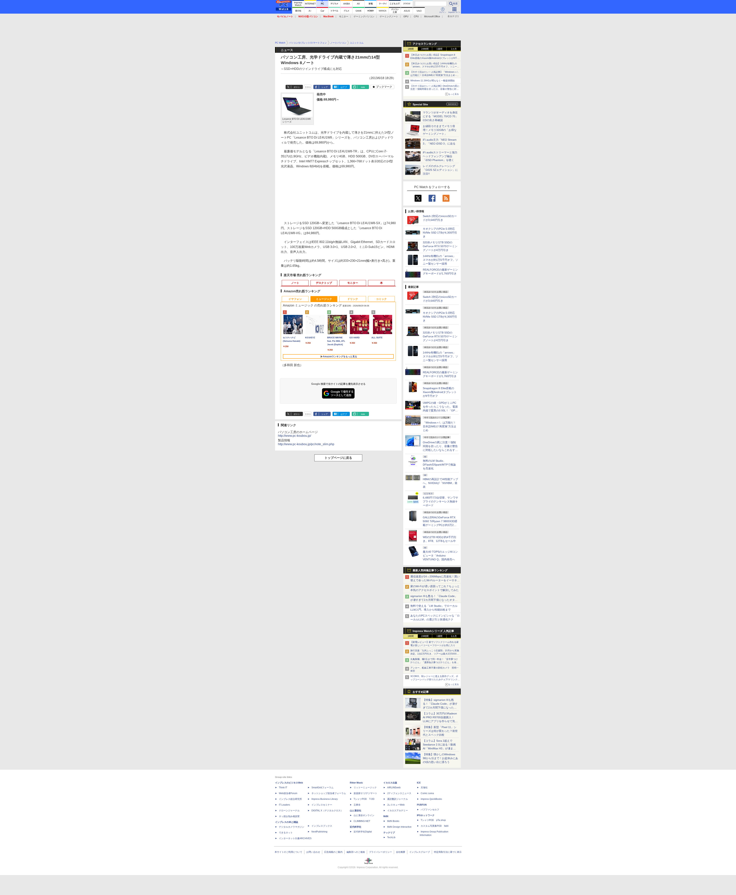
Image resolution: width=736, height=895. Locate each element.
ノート (295, 282)
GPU (405, 16)
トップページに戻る (338, 457)
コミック (381, 299)
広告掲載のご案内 (333, 852)
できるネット (286, 832)
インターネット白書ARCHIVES (295, 838)
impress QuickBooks (431, 799)
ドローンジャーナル (289, 810)
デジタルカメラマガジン (291, 827)
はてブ (344, 87)
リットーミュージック (365, 787)
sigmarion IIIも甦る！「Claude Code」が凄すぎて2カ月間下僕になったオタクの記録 (434, 599)
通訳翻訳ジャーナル (397, 799)
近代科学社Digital (363, 831)
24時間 (425, 49)
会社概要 (400, 852)
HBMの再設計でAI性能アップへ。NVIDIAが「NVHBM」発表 (440, 483)
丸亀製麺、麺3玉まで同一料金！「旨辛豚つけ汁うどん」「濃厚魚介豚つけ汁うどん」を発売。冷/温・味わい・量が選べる (434, 662)
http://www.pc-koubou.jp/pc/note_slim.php (306, 444)
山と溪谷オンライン (364, 815)
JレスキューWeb (396, 804)
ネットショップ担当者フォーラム (328, 793)
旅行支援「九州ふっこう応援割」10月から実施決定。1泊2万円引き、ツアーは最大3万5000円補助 (434, 653)
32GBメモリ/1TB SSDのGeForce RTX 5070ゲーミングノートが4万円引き (440, 246)
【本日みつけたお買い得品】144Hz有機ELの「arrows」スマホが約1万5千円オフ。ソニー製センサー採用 (434, 66)
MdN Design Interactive (399, 827)
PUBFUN (422, 804)
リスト (308, 87)
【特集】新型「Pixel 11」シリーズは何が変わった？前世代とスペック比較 (440, 731)
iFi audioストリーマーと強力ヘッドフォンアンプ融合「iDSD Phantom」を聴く (440, 156)
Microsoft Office (432, 16)
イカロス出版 (390, 782)
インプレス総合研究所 (290, 799)
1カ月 (454, 49)
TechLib (391, 837)
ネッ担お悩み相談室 (289, 816)
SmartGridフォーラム (322, 787)
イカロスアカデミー (397, 810)
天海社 (424, 787)
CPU (416, 16)
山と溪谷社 (355, 810)
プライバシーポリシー (380, 852)
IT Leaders (284, 804)
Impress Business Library (324, 799)
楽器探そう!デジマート (365, 793)
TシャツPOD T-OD (364, 799)
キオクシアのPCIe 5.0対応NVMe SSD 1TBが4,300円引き (440, 232)
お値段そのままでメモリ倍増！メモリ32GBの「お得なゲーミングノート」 (440, 130)
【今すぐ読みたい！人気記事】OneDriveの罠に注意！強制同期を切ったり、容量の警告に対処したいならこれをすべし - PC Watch (434, 89)
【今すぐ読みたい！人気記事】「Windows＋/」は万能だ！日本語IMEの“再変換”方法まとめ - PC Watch (435, 75)
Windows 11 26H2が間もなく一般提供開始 (432, 80)
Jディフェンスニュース (399, 793)
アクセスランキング (425, 43)
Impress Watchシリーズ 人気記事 (433, 630)
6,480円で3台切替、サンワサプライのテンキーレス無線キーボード (440, 501)
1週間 (439, 49)
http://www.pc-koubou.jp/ (294, 435)
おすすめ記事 (421, 691)
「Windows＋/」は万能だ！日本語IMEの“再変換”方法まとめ (439, 426)
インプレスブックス (321, 826)
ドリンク (352, 299)
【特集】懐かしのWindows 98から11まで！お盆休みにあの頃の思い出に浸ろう (440, 758)
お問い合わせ (313, 852)
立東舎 (357, 804)
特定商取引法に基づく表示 (448, 852)
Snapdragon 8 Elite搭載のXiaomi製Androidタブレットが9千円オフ (440, 392)
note (363, 87)
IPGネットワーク (426, 815)
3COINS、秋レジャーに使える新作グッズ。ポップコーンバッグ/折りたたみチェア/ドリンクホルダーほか (435, 679)
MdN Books (393, 821)
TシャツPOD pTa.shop (433, 820)
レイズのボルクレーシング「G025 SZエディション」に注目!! (440, 169)
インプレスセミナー (321, 804)
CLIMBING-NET (362, 821)
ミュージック (324, 299)
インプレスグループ (419, 852)
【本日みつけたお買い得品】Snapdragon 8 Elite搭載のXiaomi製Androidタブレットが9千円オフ (434, 58)
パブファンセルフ (430, 809)
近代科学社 (355, 827)
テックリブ (389, 832)
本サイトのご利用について (288, 852)
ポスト (297, 87)
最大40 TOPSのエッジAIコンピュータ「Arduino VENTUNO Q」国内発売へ (440, 555)
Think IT (283, 787)
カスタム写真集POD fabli (435, 826)
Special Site (420, 104)
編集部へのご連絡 (356, 852)
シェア (324, 87)
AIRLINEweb (394, 787)
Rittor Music (356, 782)
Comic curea (427, 793)
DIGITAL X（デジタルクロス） (327, 810)
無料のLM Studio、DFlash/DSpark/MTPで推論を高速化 (439, 464)
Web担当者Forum (288, 793)
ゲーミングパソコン (364, 16)
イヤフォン (295, 299)
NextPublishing (319, 831)
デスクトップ (324, 282)
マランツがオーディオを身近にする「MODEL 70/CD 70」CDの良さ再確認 (440, 116)
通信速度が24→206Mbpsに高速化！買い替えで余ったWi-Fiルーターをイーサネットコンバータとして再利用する (435, 580)
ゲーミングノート (389, 16)
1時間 (411, 49)
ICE (419, 782)
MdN (385, 816)
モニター (343, 16)
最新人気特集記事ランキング (430, 570)
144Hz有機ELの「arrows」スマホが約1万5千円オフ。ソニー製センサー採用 (440, 259)
